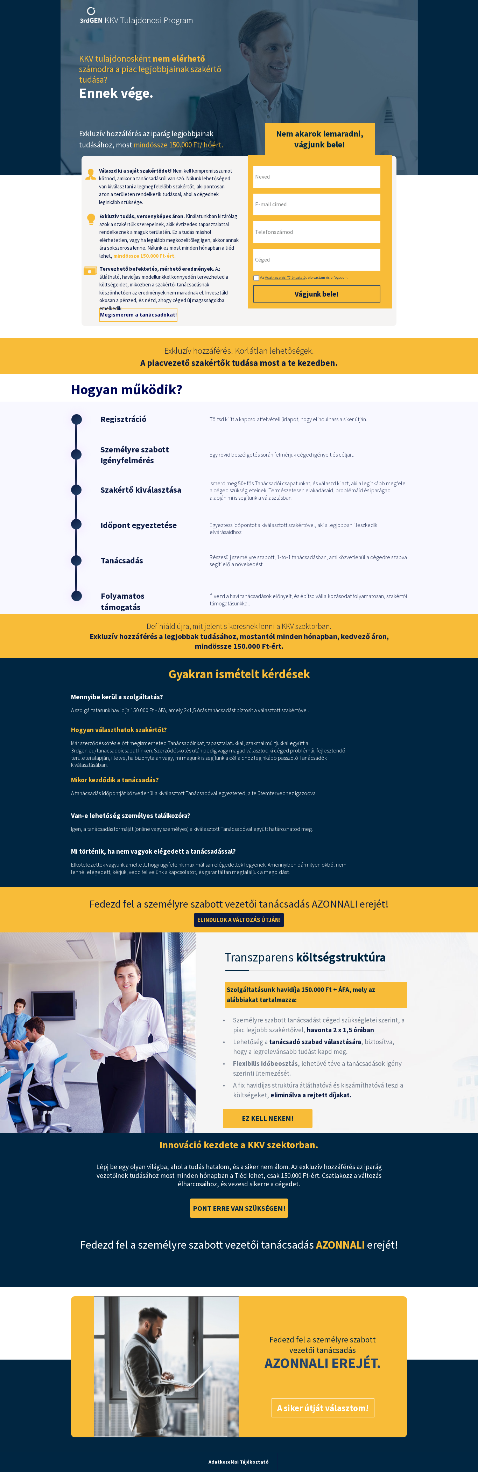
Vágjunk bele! (317, 294)
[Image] (91, 15)
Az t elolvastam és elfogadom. (304, 277)
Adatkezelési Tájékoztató (285, 277)
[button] (239, 920)
